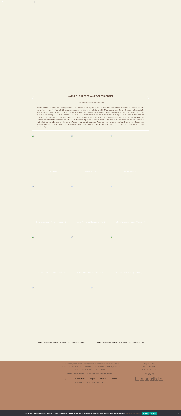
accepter (146, 413)
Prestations (140, 4)
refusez (153, 413)
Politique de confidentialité (133, 413)
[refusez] (179, 413)
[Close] (169, 12)
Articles (164, 4)
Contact (175, 4)
